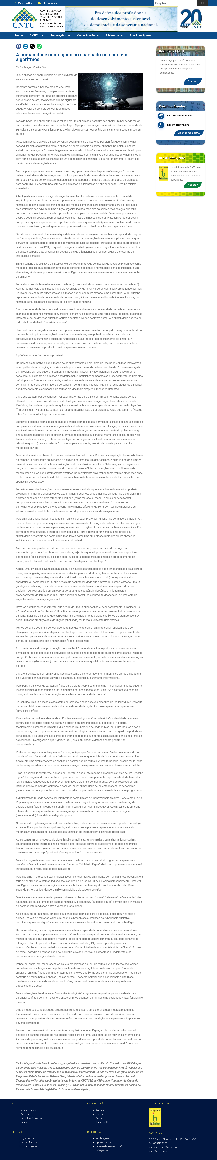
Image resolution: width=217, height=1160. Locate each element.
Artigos (99, 1118)
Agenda (100, 1110)
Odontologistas (28, 1146)
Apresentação (28, 1110)
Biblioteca (112, 35)
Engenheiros (27, 1138)
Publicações (102, 1138)
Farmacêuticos (28, 1142)
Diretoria (25, 1114)
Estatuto (24, 1122)
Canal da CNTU (104, 1122)
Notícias (100, 1114)
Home (19, 35)
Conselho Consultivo (31, 1118)
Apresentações (104, 1142)
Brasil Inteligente (141, 35)
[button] (18, 46)
